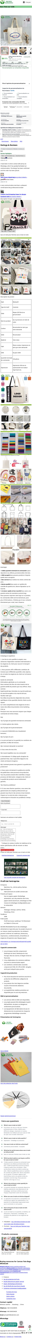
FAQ (21, 141)
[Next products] (29, 1243)
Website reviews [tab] (18, 149)
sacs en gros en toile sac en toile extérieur (22, 1253)
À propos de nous (11, 1292)
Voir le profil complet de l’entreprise (14, 877)
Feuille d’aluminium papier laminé (14, 1281)
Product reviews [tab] (6, 149)
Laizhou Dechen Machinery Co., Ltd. (15, 57)
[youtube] (31, 1333)
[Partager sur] (29, 64)
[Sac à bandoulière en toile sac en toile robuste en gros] (9, 1244)
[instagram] (29, 1333)
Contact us (10, 1336)
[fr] (6, 2)
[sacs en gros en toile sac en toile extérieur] (23, 1244)
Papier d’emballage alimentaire (13, 1284)
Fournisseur (5, 141)
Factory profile (27, 56)
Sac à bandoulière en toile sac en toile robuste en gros (8, 1253)
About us (2, 1336)
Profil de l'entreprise (8, 855)
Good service (20, 156)
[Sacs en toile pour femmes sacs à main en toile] (9, 1327)
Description (14, 141)
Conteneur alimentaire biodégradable (15, 1288)
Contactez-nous (11, 1298)
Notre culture (10, 1296)
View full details (5, 801)
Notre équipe (10, 1294)
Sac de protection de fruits (11, 1279)
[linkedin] (24, 1333)
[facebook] (22, 1333)
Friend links (17, 1336)
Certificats (21, 941)
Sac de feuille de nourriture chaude (14, 1286)
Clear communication (7, 156)
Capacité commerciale (23, 855)
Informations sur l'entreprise (9, 941)
